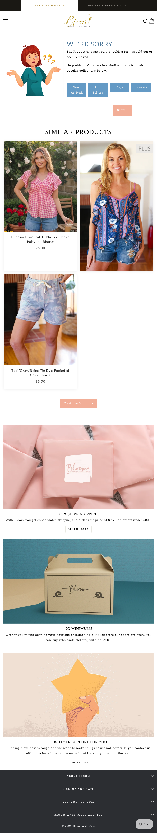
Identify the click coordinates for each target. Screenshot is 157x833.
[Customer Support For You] (78, 695)
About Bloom (78, 776)
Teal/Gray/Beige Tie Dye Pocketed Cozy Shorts (40, 373)
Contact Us (78, 762)
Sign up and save (78, 789)
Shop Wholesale (50, 5)
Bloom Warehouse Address (78, 815)
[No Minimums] (78, 581)
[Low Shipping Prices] (78, 467)
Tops (119, 87)
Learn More (78, 529)
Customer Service (78, 802)
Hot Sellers (98, 90)
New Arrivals (77, 90)
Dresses (141, 87)
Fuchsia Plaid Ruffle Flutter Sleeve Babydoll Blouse (40, 239)
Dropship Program (107, 5)
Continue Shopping (78, 403)
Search (122, 110)
